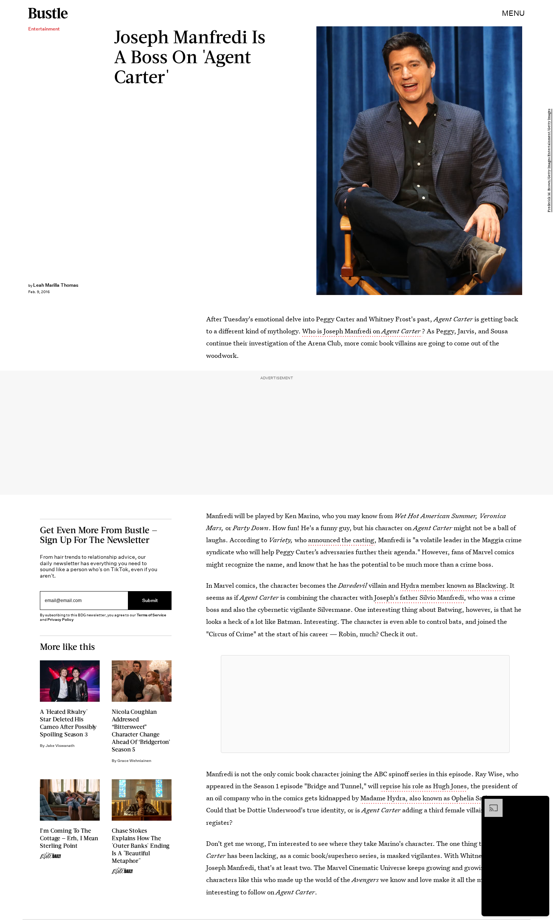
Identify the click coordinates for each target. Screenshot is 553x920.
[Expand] (490, 802)
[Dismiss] (541, 802)
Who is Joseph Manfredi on (361, 331)
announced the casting (341, 539)
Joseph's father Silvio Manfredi (419, 597)
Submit (150, 600)
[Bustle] (48, 13)
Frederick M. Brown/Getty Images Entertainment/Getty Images (549, 161)
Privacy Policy (60, 619)
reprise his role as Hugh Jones (423, 786)
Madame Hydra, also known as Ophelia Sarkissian (433, 798)
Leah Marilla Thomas (55, 285)
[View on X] (365, 704)
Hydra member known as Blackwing (453, 585)
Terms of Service (151, 615)
